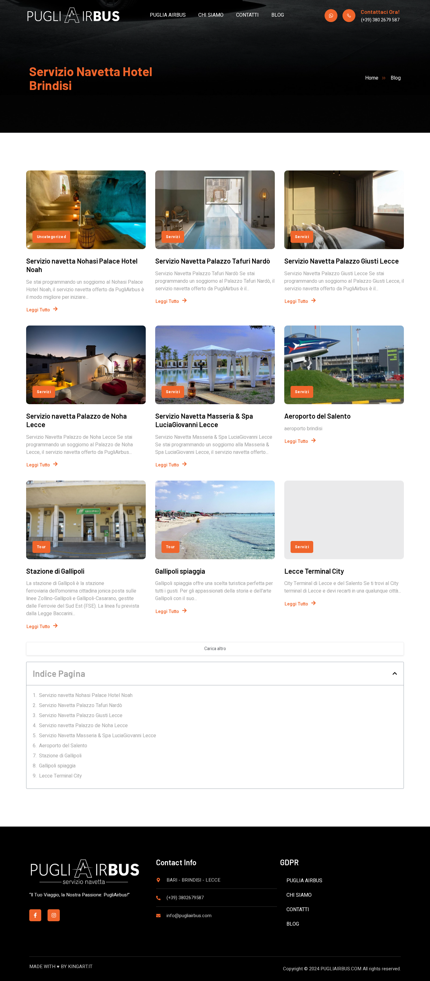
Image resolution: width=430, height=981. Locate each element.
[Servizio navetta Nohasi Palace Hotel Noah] (86, 209)
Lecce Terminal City (314, 571)
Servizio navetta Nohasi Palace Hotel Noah (86, 695)
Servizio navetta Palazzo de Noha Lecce (83, 725)
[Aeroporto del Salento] (344, 365)
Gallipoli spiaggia (180, 571)
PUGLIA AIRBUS (168, 15)
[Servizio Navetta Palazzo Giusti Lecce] (344, 209)
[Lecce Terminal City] (344, 520)
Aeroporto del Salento (317, 416)
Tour (41, 547)
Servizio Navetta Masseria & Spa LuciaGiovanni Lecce (204, 420)
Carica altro (215, 648)
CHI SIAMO (210, 15)
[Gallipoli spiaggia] (215, 520)
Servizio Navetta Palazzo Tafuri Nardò (212, 261)
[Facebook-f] (35, 915)
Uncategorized (51, 237)
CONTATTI (247, 15)
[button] (394, 673)
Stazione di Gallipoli (55, 571)
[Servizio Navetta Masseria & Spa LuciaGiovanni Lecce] (215, 365)
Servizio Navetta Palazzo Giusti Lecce (341, 261)
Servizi (173, 237)
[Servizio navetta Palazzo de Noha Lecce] (86, 365)
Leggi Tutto (38, 310)
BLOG (277, 15)
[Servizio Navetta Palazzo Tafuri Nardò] (215, 209)
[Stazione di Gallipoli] (86, 520)
